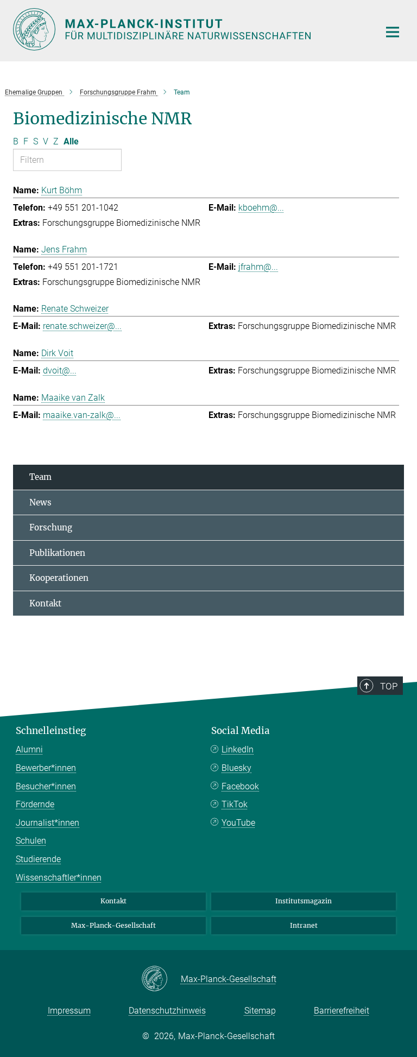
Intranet (304, 925)
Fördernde (35, 804)
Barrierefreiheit (341, 1010)
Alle (71, 141)
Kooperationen (59, 578)
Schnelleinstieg (51, 730)
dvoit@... (60, 370)
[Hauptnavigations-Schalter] (392, 32)
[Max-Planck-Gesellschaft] (161, 979)
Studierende (38, 859)
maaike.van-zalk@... (82, 415)
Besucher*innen (46, 786)
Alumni (29, 749)
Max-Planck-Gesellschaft (113, 925)
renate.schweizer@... (82, 326)
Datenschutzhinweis (167, 1010)
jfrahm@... (258, 267)
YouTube (238, 823)
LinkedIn (238, 749)
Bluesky (236, 768)
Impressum (69, 1010)
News (40, 502)
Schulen (31, 841)
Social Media (240, 730)
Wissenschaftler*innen (59, 877)
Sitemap (260, 1010)
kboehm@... (261, 207)
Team (40, 477)
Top (388, 686)
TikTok (235, 804)
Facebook (240, 786)
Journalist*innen (47, 823)
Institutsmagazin (303, 901)
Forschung (50, 527)
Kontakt (45, 603)
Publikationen (57, 553)
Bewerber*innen (46, 768)
